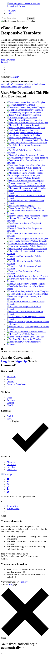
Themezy (15, 77)
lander (4, 86)
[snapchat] (8, 489)
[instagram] (8, 486)
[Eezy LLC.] (6, 474)
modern (4, 84)
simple (36, 84)
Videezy (10, 381)
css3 (26, 84)
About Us (11, 462)
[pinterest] (8, 484)
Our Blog (11, 467)
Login (9, 13)
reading (15, 86)
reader (28, 86)
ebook (42, 84)
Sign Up (21, 361)
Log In (6, 361)
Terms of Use (12, 506)
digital (22, 86)
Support (10, 403)
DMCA (10, 405)
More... (10, 419)
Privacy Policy (13, 508)
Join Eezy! (11, 11)
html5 (10, 84)
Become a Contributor (16, 384)
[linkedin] (8, 491)
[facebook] (8, 479)
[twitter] (8, 481)
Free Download (8, 60)
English (10, 416)
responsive (18, 84)
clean (30, 84)
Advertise (11, 400)
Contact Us (12, 469)
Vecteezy (11, 379)
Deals (9, 398)
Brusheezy (11, 376)
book (9, 86)
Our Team (11, 464)
